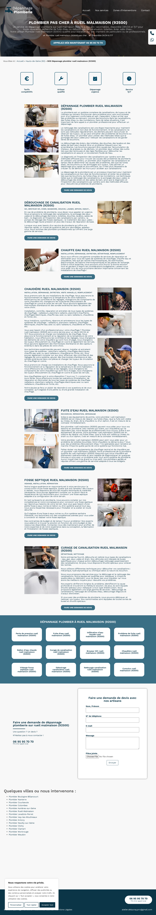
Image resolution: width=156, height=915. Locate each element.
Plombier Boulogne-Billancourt (23, 796)
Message (90, 736)
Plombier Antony (17, 820)
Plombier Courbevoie (19, 802)
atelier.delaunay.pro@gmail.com (137, 909)
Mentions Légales (64, 909)
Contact (145, 10)
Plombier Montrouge (18, 832)
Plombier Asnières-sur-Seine (22, 808)
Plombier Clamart (17, 829)
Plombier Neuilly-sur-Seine (21, 823)
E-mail (89, 726)
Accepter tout (47, 905)
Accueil (86, 10)
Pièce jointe (91, 753)
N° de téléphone (93, 716)
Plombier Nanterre (17, 799)
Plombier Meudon (17, 834)
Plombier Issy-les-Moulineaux (23, 817)
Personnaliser (16, 905)
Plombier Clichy (16, 826)
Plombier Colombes (18, 805)
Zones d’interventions (124, 10)
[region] (31, 894)
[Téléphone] (152, 33)
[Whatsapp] (152, 40)
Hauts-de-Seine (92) (35, 61)
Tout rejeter (32, 905)
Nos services (101, 10)
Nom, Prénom (92, 706)
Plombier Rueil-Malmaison (21, 811)
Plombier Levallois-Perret (21, 814)
